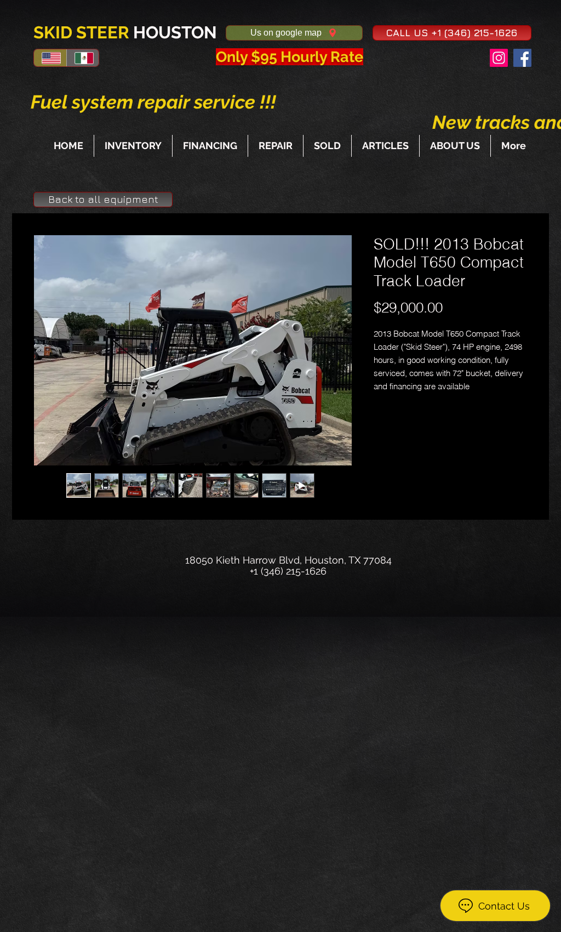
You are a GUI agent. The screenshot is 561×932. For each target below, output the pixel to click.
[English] (50, 57)
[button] (452, 33)
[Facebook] (522, 58)
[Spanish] (82, 57)
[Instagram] (499, 58)
